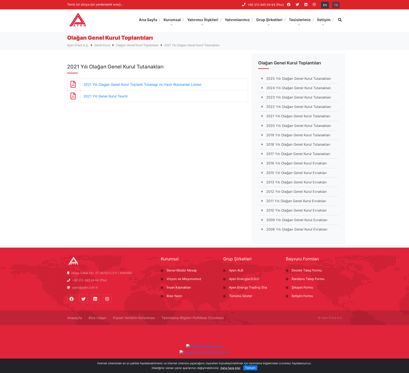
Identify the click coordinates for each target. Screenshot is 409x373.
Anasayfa (74, 318)
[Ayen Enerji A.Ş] (77, 19)
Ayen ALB (236, 270)
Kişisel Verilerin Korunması (134, 318)
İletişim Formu (302, 296)
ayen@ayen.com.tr (85, 287)
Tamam (250, 368)
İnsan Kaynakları (179, 287)
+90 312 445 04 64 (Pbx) (266, 4)
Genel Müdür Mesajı (182, 270)
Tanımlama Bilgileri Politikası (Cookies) (192, 318)
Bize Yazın (174, 296)
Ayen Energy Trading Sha (248, 287)
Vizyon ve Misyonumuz (184, 279)
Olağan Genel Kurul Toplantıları (137, 45)
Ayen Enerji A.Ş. (78, 45)
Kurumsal (170, 258)
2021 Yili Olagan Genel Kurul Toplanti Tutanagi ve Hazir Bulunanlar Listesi (142, 84)
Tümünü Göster (240, 296)
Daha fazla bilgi (230, 368)
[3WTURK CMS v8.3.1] (204, 346)
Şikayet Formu (302, 287)
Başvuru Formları (302, 258)
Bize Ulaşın (97, 318)
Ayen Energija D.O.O (244, 279)
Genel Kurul (102, 45)
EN (325, 5)
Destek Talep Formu (307, 270)
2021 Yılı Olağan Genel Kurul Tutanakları (191, 45)
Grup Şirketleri (237, 258)
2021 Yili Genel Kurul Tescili (106, 96)
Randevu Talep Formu (308, 279)
